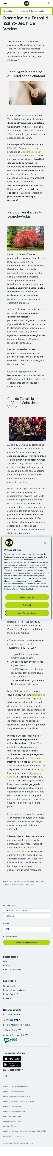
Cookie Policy (32, 589)
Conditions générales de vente (14, 1092)
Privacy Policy (19, 589)
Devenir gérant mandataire (14, 990)
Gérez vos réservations (12, 970)
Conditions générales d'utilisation (15, 1087)
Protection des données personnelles (16, 1097)
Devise (6, 924)
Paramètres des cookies (12, 1121)
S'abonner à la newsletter (27, 942)
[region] (26, 578)
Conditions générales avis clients (15, 1111)
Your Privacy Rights (27, 613)
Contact (6, 965)
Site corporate (9, 986)
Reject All (27, 605)
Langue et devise (10, 906)
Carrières (7, 998)
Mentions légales (9, 1126)
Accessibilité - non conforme (13, 1136)
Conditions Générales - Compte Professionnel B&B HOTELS (24, 1131)
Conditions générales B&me (13, 1106)
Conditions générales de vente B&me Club (18, 1102)
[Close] (45, 543)
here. (39, 581)
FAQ (5, 961)
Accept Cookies (27, 597)
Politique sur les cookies (12, 1116)
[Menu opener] (5, 3)
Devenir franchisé (10, 994)
